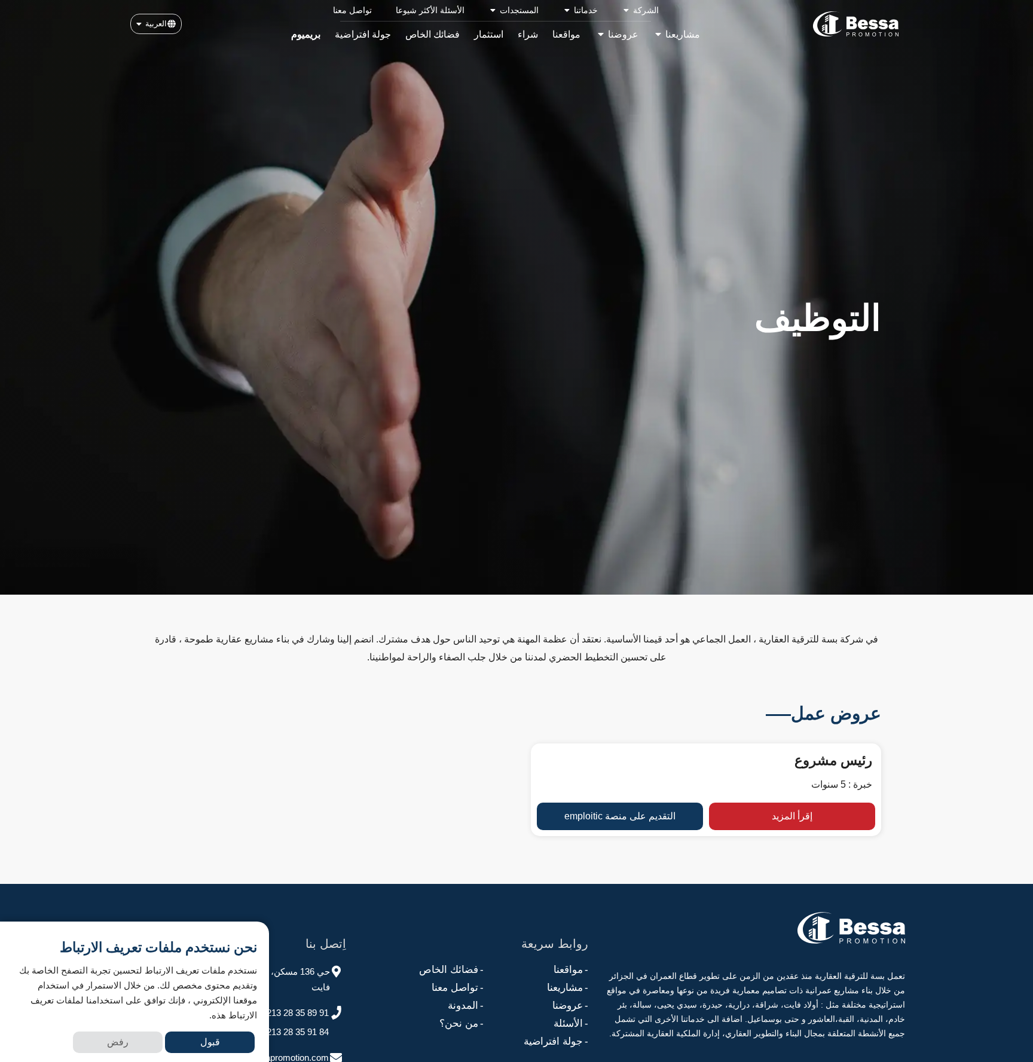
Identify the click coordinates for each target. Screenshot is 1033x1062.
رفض (118, 1042)
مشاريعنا (567, 987)
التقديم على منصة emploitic (620, 816)
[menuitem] (640, 10)
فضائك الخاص (451, 969)
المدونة (466, 1005)
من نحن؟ (461, 1023)
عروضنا (570, 1005)
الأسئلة (571, 1023)
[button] (156, 24)
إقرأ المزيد (792, 816)
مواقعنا (571, 969)
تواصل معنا (458, 987)
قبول (210, 1042)
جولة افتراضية (556, 1041)
